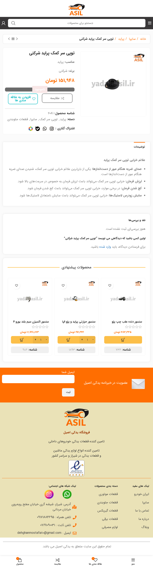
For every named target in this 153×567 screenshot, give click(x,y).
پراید (120, 38)
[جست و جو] (13, 23)
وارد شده (105, 246)
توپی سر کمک (48, 119)
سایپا (132, 38)
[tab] (139, 146)
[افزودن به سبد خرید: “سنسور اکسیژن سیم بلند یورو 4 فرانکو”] (30, 340)
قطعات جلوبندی (17, 119)
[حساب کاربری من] (3, 23)
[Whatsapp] (44, 128)
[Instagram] (51, 128)
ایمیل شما (68, 372)
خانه (142, 38)
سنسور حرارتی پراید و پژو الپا (78, 322)
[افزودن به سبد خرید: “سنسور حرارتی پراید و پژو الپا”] (76, 340)
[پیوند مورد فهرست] (135, 494)
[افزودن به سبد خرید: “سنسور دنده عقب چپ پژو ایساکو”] (123, 340)
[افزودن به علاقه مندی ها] (109, 285)
